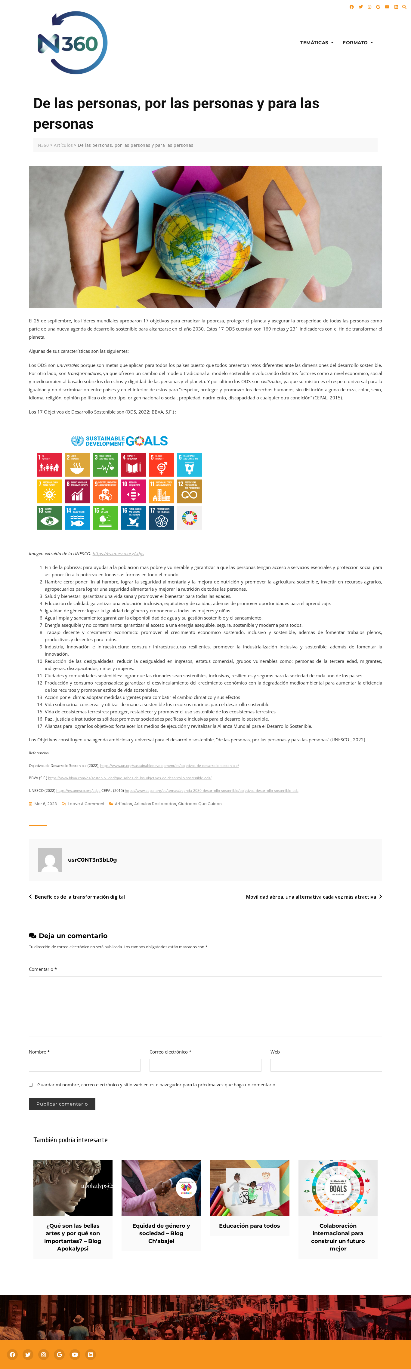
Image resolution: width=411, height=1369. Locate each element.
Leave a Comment (86, 804)
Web (275, 1052)
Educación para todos (249, 1226)
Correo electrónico (170, 1052)
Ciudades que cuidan (200, 804)
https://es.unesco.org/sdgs (78, 790)
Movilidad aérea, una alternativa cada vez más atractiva (311, 897)
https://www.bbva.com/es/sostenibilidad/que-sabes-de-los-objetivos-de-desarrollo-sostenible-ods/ (130, 777)
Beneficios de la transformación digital (80, 897)
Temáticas (314, 42)
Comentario (43, 969)
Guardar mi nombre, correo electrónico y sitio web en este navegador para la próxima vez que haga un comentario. (157, 1084)
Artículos (123, 804)
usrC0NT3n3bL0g (92, 860)
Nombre (39, 1052)
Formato (355, 42)
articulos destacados (155, 804)
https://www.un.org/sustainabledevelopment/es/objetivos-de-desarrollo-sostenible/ (169, 765)
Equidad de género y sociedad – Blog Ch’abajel (161, 1233)
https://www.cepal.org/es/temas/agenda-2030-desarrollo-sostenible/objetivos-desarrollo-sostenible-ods (211, 790)
